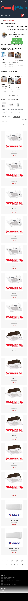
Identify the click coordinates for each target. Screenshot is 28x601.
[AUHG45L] (14, 282)
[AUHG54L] (14, 311)
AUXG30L (14, 406)
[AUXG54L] (14, 481)
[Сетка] (14, 117)
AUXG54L (14, 492)
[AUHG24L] (14, 197)
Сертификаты (4, 592)
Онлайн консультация (17, 42)
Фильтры (5, 116)
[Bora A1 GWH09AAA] (14, 509)
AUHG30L (14, 236)
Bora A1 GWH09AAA (14, 520)
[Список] (16, 117)
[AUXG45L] (14, 452)
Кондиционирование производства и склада (18, 76)
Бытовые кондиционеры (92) (4, 111)
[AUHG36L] (14, 254)
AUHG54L (14, 321)
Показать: (25, 124)
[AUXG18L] (14, 339)
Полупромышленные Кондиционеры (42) (11, 111)
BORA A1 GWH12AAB (14, 548)
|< (2, 560)
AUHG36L (14, 265)
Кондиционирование (9, 20)
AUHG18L (14, 180)
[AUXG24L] (14, 367)
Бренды (2, 590)
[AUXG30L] (14, 396)
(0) (16, 153)
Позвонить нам (17, 39)
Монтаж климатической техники (11, 49)
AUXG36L (14, 435)
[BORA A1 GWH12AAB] (14, 537)
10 (2, 562)
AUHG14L (14, 151)
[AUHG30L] (14, 225)
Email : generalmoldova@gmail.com (12, 580)
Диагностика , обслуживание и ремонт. (18, 50)
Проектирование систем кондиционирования (4, 49)
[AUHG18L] (14, 169)
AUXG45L (14, 463)
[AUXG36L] (14, 424)
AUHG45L (14, 293)
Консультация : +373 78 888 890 (11, 584)
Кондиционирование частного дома (11, 76)
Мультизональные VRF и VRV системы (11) (18, 111)
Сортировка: (24, 119)
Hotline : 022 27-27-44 (8, 582)
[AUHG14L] (14, 140)
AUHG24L (14, 208)
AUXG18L (14, 350)
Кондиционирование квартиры (4, 75)
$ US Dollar (24, 1)
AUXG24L (14, 378)
